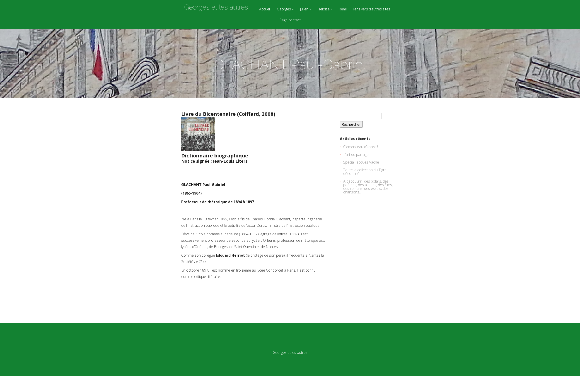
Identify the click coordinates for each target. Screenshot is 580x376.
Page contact (290, 20)
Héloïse (323, 9)
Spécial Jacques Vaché (361, 162)
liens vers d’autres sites (371, 9)
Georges (284, 9)
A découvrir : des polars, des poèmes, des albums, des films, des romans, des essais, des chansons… (368, 187)
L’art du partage (356, 154)
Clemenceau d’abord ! (360, 146)
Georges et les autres (216, 7)
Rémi (343, 9)
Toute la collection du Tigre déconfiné (365, 171)
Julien (304, 9)
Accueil (265, 9)
